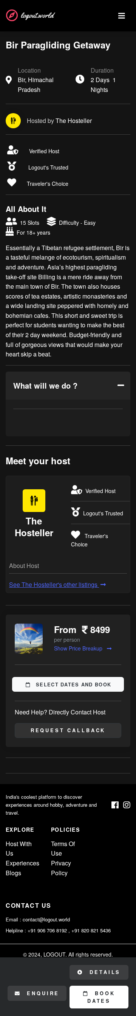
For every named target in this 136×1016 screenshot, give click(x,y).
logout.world (37, 15)
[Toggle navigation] (121, 16)
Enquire (42, 993)
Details (104, 972)
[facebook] (115, 805)
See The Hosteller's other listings (54, 584)
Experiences (22, 863)
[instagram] (126, 805)
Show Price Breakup (79, 648)
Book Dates (101, 997)
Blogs (13, 872)
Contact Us (28, 905)
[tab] (68, 386)
